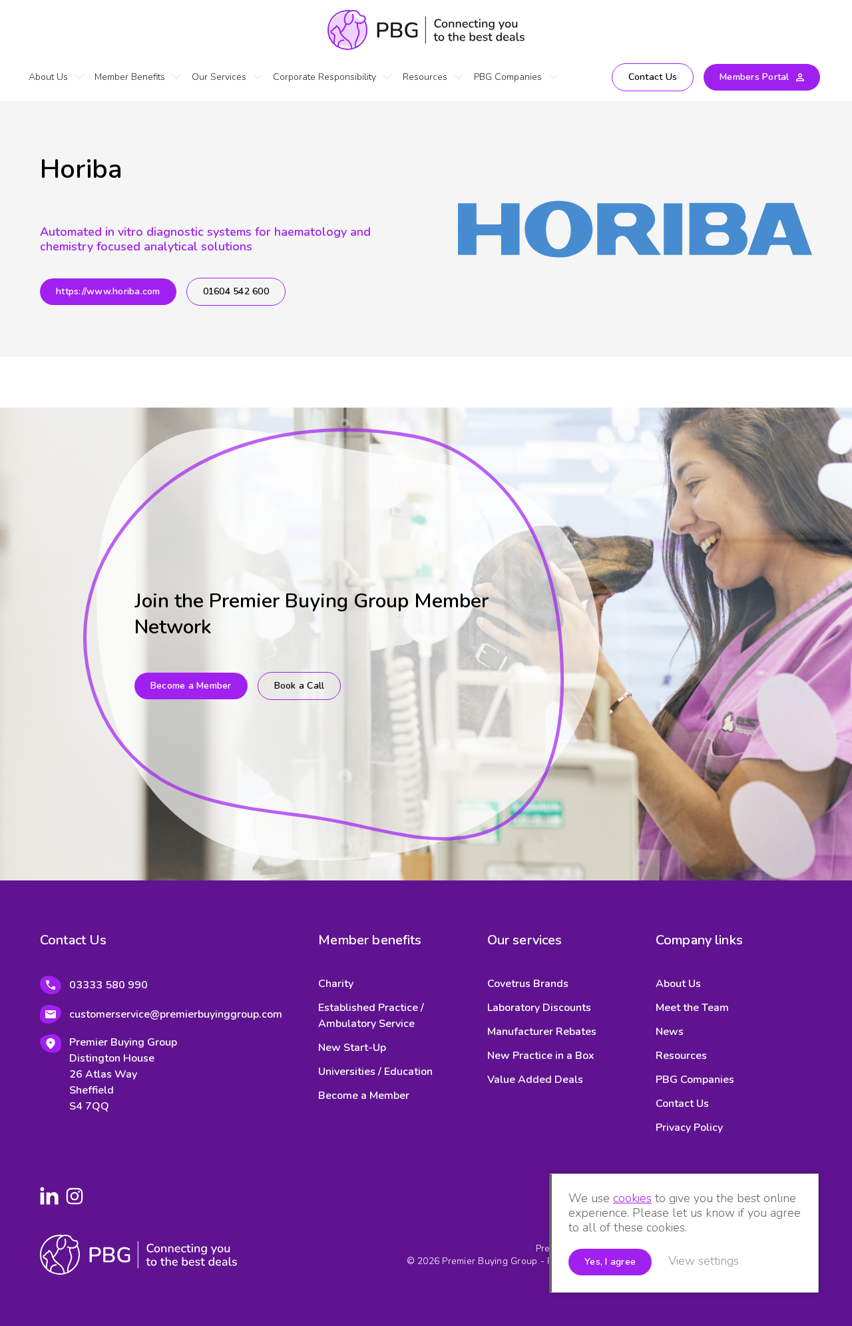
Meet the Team (692, 1007)
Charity (335, 983)
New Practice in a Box (540, 1055)
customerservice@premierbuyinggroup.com (175, 1014)
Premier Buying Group (425, 30)
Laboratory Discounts (539, 1007)
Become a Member (191, 685)
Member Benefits (130, 77)
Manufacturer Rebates (541, 1031)
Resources (425, 77)
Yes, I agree (610, 1261)
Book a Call (299, 685)
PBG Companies (508, 77)
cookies (632, 1198)
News (670, 1031)
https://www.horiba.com (108, 291)
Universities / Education (375, 1071)
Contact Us (653, 77)
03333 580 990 (108, 985)
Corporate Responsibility (324, 77)
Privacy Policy (689, 1127)
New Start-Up (352, 1047)
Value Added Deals (535, 1079)
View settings (703, 1261)
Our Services (219, 77)
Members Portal (754, 77)
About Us (48, 77)
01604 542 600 (236, 291)
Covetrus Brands (527, 983)
